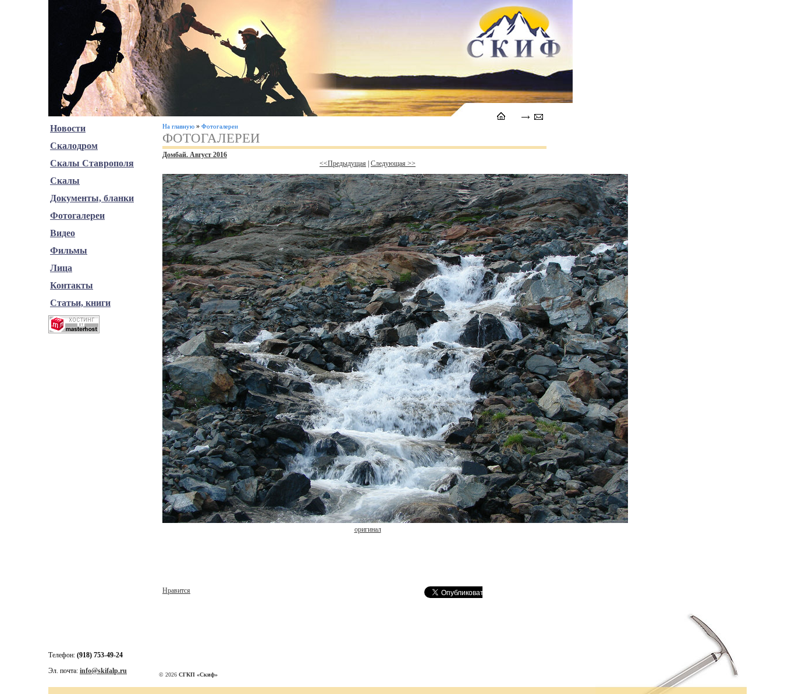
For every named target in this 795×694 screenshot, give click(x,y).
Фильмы (68, 250)
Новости (68, 128)
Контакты (71, 285)
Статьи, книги (80, 303)
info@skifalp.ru (103, 671)
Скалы (65, 181)
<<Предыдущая (343, 163)
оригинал (367, 529)
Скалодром (74, 146)
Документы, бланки (92, 198)
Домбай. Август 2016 (194, 155)
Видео (62, 233)
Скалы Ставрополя (92, 163)
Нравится (176, 590)
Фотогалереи (219, 126)
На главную (178, 126)
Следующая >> (393, 163)
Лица (61, 268)
